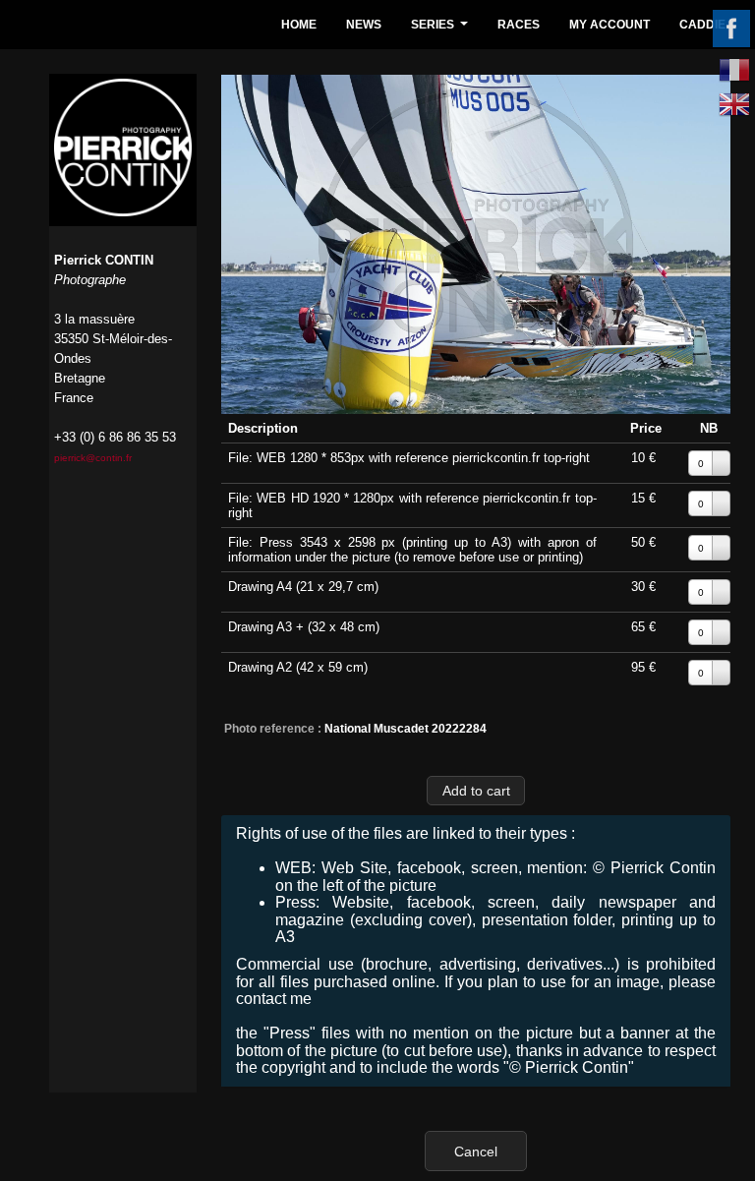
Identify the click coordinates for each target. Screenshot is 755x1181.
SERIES (442, 30)
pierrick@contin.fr (93, 457)
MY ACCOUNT (609, 24)
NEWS (363, 24)
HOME (299, 24)
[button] (476, 790)
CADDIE (702, 24)
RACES (518, 24)
